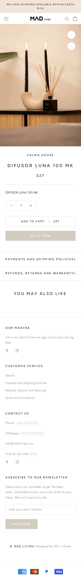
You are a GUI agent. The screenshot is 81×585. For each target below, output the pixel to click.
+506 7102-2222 (32, 433)
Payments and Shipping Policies (39, 259)
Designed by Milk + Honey (53, 546)
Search (10, 375)
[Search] (67, 18)
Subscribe (21, 524)
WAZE (33, 454)
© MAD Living (22, 546)
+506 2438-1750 (27, 423)
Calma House (40, 155)
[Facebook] (7, 350)
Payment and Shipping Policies (26, 383)
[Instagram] (17, 350)
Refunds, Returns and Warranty (39, 273)
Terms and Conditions (20, 397)
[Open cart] (75, 18)
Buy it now (40, 235)
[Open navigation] (6, 18)
